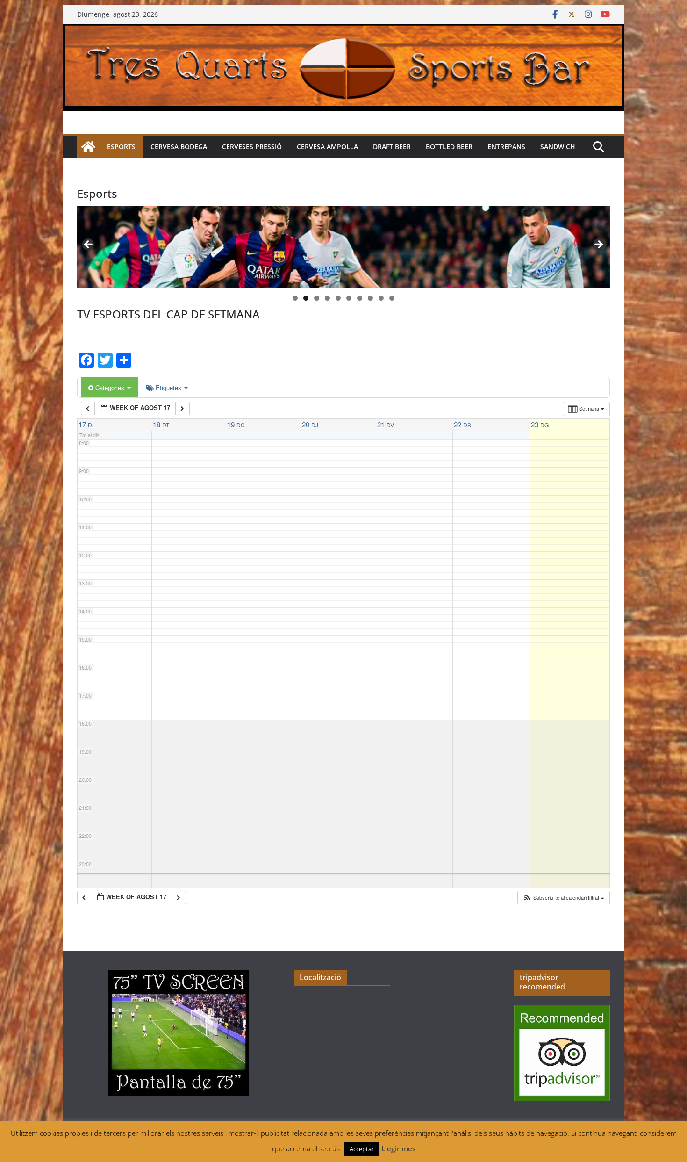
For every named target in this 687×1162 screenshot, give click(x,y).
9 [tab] (381, 298)
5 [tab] (338, 298)
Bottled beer (449, 146)
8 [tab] (370, 298)
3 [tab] (316, 298)
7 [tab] (359, 298)
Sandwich (557, 146)
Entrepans (506, 146)
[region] (343, 247)
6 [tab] (348, 298)
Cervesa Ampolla (327, 146)
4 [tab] (327, 298)
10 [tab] (392, 299)
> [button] (598, 245)
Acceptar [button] (362, 1149)
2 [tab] (305, 298)
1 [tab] (295, 298)
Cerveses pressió (252, 146)
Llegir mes (398, 1148)
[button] (563, 897)
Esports (121, 146)
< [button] (89, 245)
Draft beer (392, 146)
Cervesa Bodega (178, 146)
